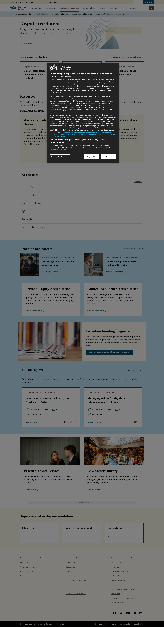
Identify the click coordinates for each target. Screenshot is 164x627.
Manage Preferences (60, 157)
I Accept (108, 157)
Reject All (91, 157)
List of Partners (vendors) (60, 149)
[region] (83, 113)
